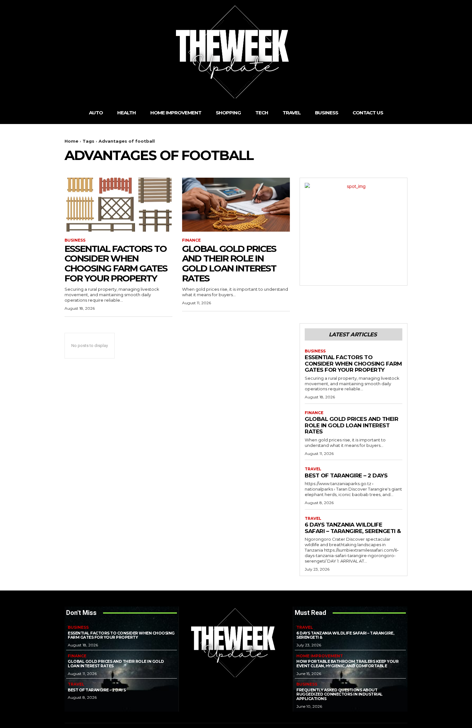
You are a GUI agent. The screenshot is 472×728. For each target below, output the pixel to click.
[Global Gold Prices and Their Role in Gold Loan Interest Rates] (236, 205)
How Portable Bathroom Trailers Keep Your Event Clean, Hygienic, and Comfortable (347, 663)
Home (71, 141)
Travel (313, 469)
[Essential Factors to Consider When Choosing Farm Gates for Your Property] (118, 205)
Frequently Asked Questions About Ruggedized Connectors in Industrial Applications (339, 694)
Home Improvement (319, 656)
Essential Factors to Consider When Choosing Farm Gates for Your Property (116, 263)
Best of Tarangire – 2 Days (346, 475)
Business (75, 240)
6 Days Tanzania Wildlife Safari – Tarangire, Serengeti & (353, 527)
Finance (191, 240)
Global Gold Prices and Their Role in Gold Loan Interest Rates (229, 263)
